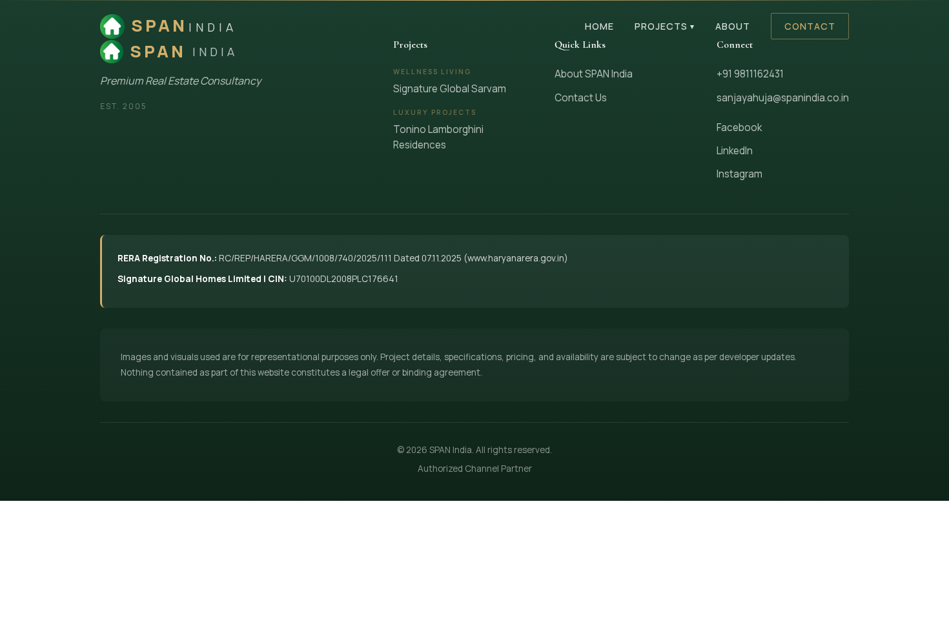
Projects (665, 26)
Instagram (739, 174)
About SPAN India (594, 74)
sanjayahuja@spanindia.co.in (783, 98)
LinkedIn (735, 150)
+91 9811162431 (750, 74)
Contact (809, 26)
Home (599, 26)
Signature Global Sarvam (449, 89)
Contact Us (581, 98)
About (732, 26)
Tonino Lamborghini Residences (438, 137)
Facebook (739, 127)
